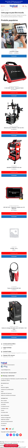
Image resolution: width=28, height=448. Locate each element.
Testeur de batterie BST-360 (14, 288)
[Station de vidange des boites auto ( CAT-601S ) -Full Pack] (14, 312)
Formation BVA (4, 412)
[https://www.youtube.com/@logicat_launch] (20, 435)
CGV (2, 385)
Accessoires (14, 166)
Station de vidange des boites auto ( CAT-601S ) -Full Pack (14, 328)
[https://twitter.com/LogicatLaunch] (14, 435)
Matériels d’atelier (5, 419)
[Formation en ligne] (14, 35)
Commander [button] (14, 95)
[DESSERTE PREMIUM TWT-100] (14, 151)
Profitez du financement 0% (11, 445)
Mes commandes (5, 402)
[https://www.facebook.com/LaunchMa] (7, 435)
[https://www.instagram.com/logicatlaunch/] (11, 435)
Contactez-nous (14, 92)
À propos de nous (5, 406)
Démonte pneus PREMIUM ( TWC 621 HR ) (14, 127)
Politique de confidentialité (7, 389)
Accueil (2, 10)
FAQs (2, 391)
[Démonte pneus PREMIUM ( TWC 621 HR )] (14, 112)
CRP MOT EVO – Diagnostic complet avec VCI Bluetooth (14, 208)
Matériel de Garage (14, 126)
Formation (3, 425)
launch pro (14, 50)
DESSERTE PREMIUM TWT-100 (14, 167)
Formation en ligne (14, 51)
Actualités (3, 404)
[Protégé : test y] (14, 232)
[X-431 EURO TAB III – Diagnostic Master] (14, 72)
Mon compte (4, 400)
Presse (2, 410)
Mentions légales (5, 387)
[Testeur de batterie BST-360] (14, 272)
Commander (14, 56)
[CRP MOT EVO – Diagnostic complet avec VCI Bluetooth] (14, 191)
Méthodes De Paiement (6, 393)
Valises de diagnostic (14, 86)
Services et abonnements (7, 421)
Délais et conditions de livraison (8, 395)
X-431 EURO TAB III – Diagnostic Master (14, 88)
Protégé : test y (14, 248)
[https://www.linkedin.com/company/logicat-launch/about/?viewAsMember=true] (17, 435)
